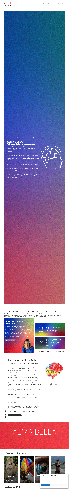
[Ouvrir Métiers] (45, 3)
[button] (66, 475)
